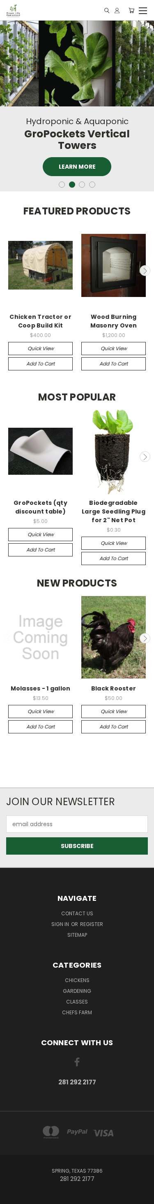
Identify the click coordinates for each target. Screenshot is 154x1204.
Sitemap (77, 934)
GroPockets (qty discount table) (40, 507)
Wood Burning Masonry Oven (113, 321)
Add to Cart (40, 363)
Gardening (77, 990)
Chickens (77, 980)
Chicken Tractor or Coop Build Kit (40, 321)
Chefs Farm (77, 1012)
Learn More (77, 167)
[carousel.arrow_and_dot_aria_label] (62, 184)
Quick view (41, 348)
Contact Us (77, 913)
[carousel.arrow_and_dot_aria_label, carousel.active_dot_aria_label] (72, 184)
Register (91, 924)
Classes (77, 1001)
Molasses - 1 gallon (41, 688)
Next (145, 270)
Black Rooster (113, 688)
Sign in (60, 924)
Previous (9, 270)
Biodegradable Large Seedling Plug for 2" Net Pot (113, 511)
